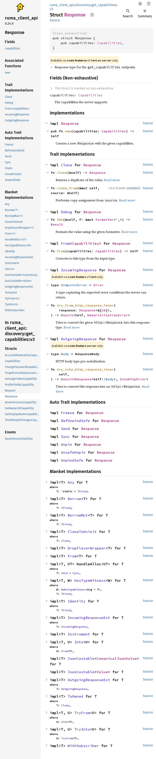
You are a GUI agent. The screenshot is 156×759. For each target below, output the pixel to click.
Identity (77, 601)
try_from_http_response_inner (85, 305)
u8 (104, 310)
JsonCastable (81, 658)
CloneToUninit (82, 531)
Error (98, 285)
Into (78, 642)
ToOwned (75, 696)
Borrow (74, 498)
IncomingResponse (79, 270)
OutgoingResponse (79, 339)
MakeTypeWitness (73, 589)
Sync (65, 436)
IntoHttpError (133, 379)
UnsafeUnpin (73, 452)
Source (55, 20)
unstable (132, 188)
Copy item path (92, 14)
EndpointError (74, 285)
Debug (66, 212)
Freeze (67, 412)
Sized (83, 491)
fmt (60, 219)
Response (70, 123)
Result (57, 224)
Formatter (104, 219)
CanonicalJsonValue (117, 658)
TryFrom (82, 712)
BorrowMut (78, 515)
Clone (66, 165)
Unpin (66, 444)
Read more (112, 180)
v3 (51, 9)
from (61, 251)
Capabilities (109, 43)
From (65, 243)
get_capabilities (104, 5)
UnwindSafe (72, 460)
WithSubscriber (83, 745)
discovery (83, 5)
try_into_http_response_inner (85, 369)
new (68, 131)
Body (65, 354)
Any (71, 482)
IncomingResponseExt (89, 617)
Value (102, 672)
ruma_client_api (62, 5)
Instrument (79, 634)
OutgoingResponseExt (89, 679)
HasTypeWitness (90, 580)
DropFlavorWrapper (87, 548)
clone (62, 173)
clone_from (67, 188)
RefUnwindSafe (75, 420)
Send (65, 428)
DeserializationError (107, 315)
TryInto (82, 729)
